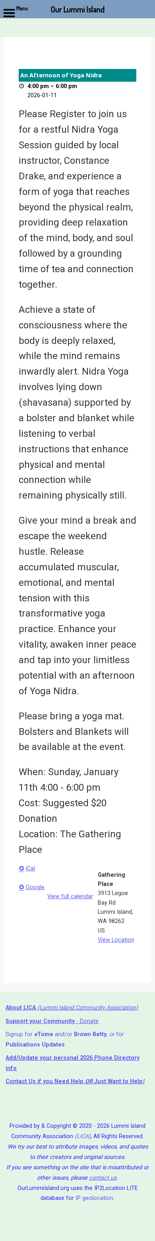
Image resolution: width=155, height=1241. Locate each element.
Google (35, 887)
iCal (30, 868)
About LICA (21, 1007)
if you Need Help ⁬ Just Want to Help (74, 1081)
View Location (115, 940)
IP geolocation (94, 1198)
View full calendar (70, 896)
